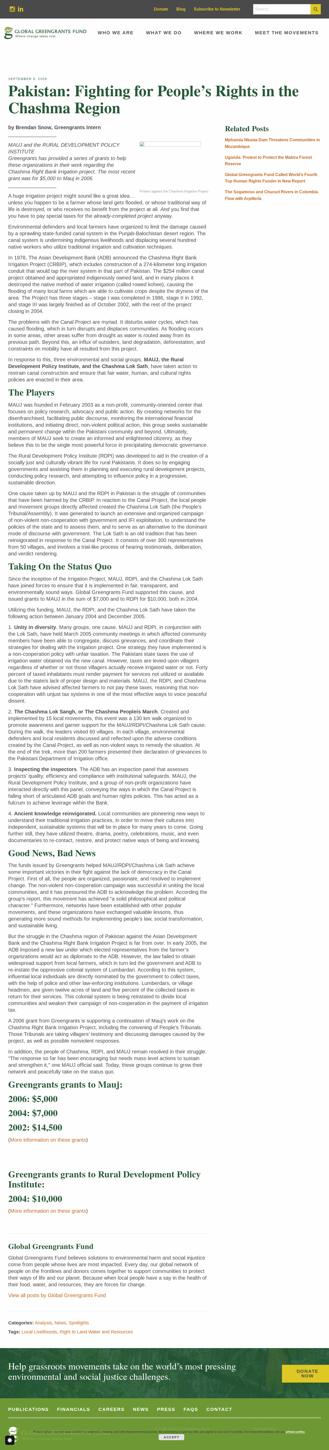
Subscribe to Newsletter (217, 9)
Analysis (43, 1322)
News (60, 1322)
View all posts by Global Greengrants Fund (57, 1295)
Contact (219, 1409)
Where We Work (218, 32)
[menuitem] (12, 9)
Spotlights (79, 1322)
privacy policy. (295, 1432)
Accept (171, 1437)
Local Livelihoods (39, 1331)
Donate (161, 9)
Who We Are (116, 32)
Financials (73, 1409)
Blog (181, 9)
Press (166, 1409)
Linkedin (18, 9)
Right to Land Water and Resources (96, 1331)
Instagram (10, 9)
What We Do (164, 32)
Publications (28, 1409)
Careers (111, 1409)
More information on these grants (48, 1140)
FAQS (191, 1409)
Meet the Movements (287, 32)
